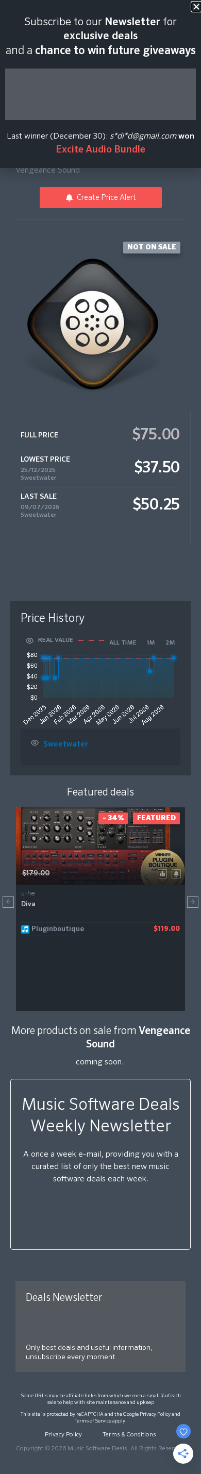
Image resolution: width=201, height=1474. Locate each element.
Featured (156, 818)
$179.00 (35, 873)
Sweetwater (39, 478)
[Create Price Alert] (178, 873)
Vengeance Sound (47, 170)
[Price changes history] (164, 873)
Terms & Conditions (129, 1435)
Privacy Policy (155, 1414)
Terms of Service (93, 1421)
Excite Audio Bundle (100, 150)
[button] (8, 902)
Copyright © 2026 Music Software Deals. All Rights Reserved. (100, 1449)
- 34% (113, 818)
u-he (28, 893)
